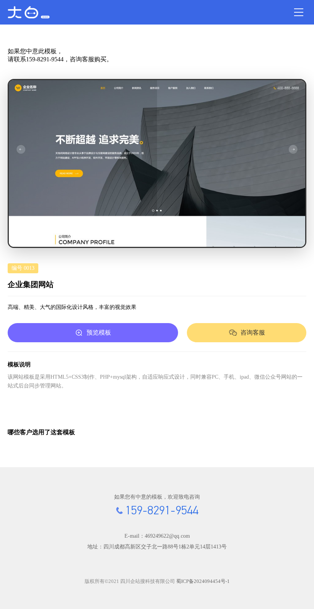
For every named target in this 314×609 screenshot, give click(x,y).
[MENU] (298, 12)
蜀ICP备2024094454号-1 (203, 581)
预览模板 (99, 332)
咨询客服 (252, 332)
